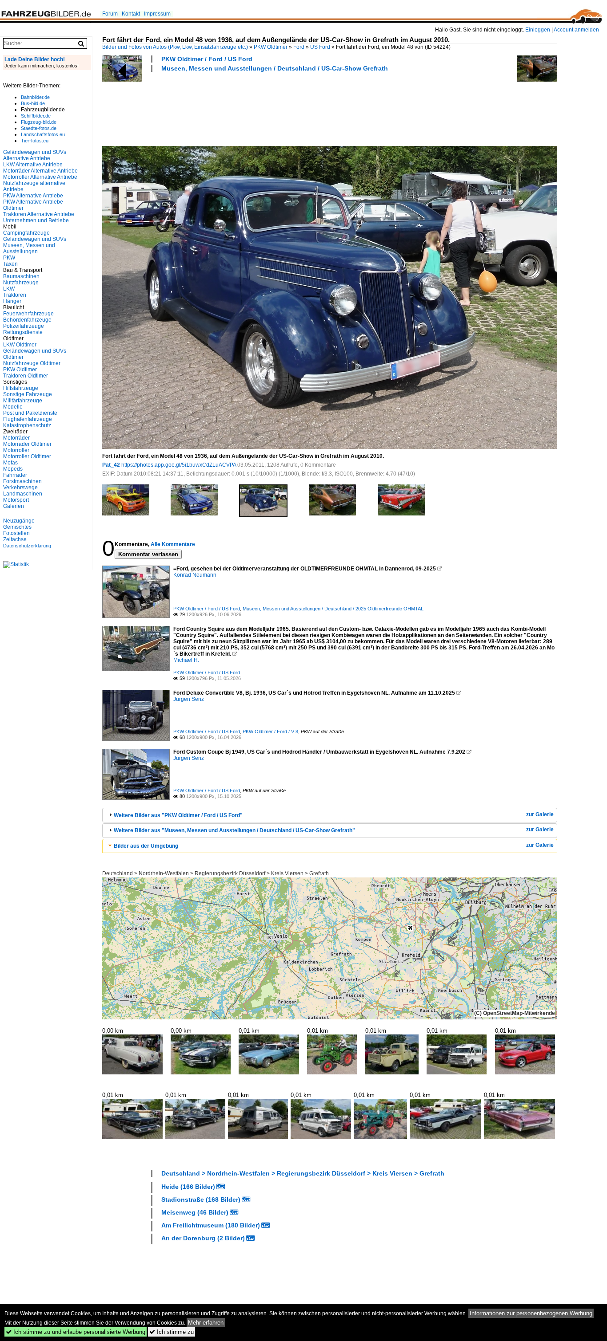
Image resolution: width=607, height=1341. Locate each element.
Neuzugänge (19, 521)
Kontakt (131, 14)
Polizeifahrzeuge (23, 326)
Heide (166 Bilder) (188, 1186)
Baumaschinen (21, 276)
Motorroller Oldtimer (27, 456)
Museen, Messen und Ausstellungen (29, 248)
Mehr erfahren (206, 1322)
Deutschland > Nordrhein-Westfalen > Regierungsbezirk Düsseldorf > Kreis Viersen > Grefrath (215, 873)
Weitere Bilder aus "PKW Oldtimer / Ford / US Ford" (178, 815)
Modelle (13, 407)
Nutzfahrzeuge (21, 282)
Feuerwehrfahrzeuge (28, 314)
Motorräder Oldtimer (27, 444)
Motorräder (16, 438)
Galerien (13, 506)
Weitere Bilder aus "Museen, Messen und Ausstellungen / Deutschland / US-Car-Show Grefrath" (234, 830)
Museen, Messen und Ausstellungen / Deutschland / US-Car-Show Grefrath (274, 68)
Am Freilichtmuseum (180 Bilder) (210, 1225)
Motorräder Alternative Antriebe (40, 171)
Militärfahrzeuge (22, 400)
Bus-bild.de (33, 103)
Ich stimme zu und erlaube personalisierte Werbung (75, 1332)
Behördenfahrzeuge (27, 320)
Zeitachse (15, 539)
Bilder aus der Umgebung (146, 846)
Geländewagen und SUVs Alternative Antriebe (34, 155)
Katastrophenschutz (27, 425)
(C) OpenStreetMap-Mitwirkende (514, 1013)
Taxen (10, 264)
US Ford (320, 47)
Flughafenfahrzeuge (27, 419)
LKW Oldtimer (19, 345)
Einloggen (537, 30)
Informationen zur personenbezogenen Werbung (531, 1313)
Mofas (10, 463)
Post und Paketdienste (30, 413)
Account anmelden (576, 30)
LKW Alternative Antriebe (33, 164)
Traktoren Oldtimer (25, 376)
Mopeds (13, 469)
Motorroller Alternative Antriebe (40, 177)
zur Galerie (540, 814)
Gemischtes (17, 527)
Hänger (12, 301)
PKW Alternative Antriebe (33, 196)
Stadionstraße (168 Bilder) (200, 1199)
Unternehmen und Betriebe (36, 220)
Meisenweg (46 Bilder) (194, 1212)
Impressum (157, 14)
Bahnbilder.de (35, 97)
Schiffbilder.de (36, 115)
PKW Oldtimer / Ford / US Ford (206, 59)
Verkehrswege (20, 487)
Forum (110, 14)
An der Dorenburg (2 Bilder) (203, 1238)
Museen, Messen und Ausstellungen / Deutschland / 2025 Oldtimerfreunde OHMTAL (333, 608)
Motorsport (16, 500)
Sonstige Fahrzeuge (27, 394)
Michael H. (186, 660)
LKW (9, 289)
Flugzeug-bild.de (38, 122)
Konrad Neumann (194, 575)
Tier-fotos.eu (34, 140)
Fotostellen (16, 533)
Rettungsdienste (23, 332)
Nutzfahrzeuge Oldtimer (31, 363)
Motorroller (16, 450)
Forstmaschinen (22, 481)
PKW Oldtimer (271, 47)
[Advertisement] (264, 108)
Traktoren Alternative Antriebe (38, 214)
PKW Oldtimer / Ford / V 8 (270, 731)
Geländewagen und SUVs (34, 239)
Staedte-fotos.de (38, 128)
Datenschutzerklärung (27, 545)
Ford (298, 47)
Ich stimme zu (171, 1332)
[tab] (329, 815)
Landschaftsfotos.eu (43, 134)
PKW (9, 258)
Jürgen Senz (188, 699)
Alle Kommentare (173, 544)
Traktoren (14, 295)
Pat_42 (111, 465)
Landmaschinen (22, 494)
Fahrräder (15, 475)
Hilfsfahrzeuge (20, 388)
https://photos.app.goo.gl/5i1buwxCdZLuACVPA (178, 465)
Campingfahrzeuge (26, 233)
